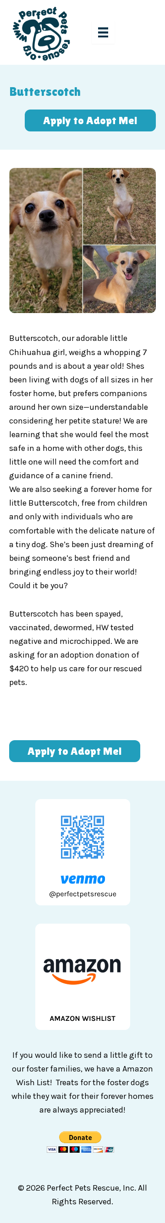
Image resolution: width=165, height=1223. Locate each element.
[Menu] (103, 32)
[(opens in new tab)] (82, 976)
